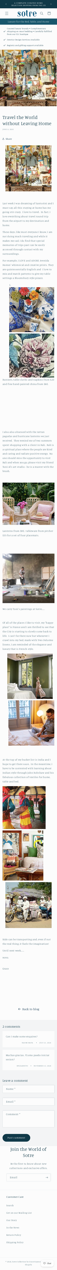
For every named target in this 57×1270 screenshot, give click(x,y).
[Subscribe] (47, 1177)
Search (10, 1205)
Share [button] (9, 138)
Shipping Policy (14, 1242)
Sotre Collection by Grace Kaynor (26, 1262)
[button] (6, 13)
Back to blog (30, 1009)
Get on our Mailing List (19, 1212)
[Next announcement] (51, 4)
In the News (12, 1227)
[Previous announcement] (6, 4)
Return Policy (13, 1235)
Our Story (11, 1220)
